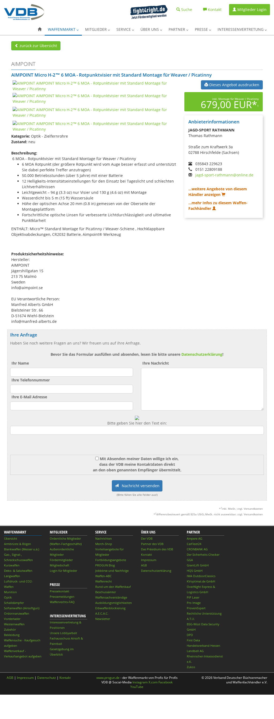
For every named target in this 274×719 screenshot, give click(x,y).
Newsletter (102, 619)
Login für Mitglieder (63, 571)
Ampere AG (194, 538)
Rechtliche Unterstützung (204, 613)
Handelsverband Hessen (203, 646)
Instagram (140, 682)
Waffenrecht (103, 581)
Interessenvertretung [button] (241, 29)
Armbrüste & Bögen (17, 544)
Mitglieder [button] (96, 29)
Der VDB (147, 538)
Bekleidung (12, 635)
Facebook (165, 682)
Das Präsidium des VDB (157, 549)
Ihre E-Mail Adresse (29, 396)
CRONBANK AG (197, 549)
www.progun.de (108, 677)
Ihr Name (20, 363)
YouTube (136, 686)
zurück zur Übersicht (37, 45)
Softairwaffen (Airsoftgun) (21, 608)
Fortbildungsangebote (110, 560)
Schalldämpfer (14, 603)
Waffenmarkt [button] (62, 29)
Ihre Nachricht (155, 363)
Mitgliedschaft (59, 565)
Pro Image (194, 603)
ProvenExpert (196, 608)
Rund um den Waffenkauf (113, 587)
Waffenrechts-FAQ (62, 602)
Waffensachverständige (111, 597)
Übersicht (10, 538)
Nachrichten (103, 538)
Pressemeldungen (62, 597)
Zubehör (10, 629)
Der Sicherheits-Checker (203, 555)
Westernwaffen (14, 624)
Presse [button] (202, 29)
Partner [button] (177, 29)
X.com (153, 682)
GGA (190, 560)
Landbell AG (195, 651)
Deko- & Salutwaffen (18, 571)
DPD (190, 635)
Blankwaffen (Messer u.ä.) (21, 549)
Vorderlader (12, 619)
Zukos (191, 667)
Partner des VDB (152, 544)
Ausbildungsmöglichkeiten (113, 603)
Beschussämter (105, 592)
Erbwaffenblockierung (110, 608)
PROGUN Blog (105, 565)
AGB (144, 565)
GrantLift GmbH (198, 565)
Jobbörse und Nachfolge (112, 571)
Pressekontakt (59, 591)
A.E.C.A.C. (101, 613)
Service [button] (124, 29)
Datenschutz (46, 677)
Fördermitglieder (61, 560)
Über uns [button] (150, 29)
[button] (40, 29)
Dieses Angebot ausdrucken (233, 84)
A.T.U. (191, 619)
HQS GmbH (195, 571)
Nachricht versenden (139, 485)
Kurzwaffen (12, 565)
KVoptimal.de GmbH (201, 581)
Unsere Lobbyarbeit (63, 633)
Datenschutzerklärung (201, 354)
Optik (8, 597)
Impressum (148, 560)
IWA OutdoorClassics (201, 576)
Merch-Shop (103, 544)
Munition (10, 592)
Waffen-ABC (103, 576)
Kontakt (146, 555)
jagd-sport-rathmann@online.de (224, 174)
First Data (193, 640)
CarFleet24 (194, 544)
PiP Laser (193, 597)
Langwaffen (12, 576)
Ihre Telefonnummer (31, 380)
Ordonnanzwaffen (16, 613)
